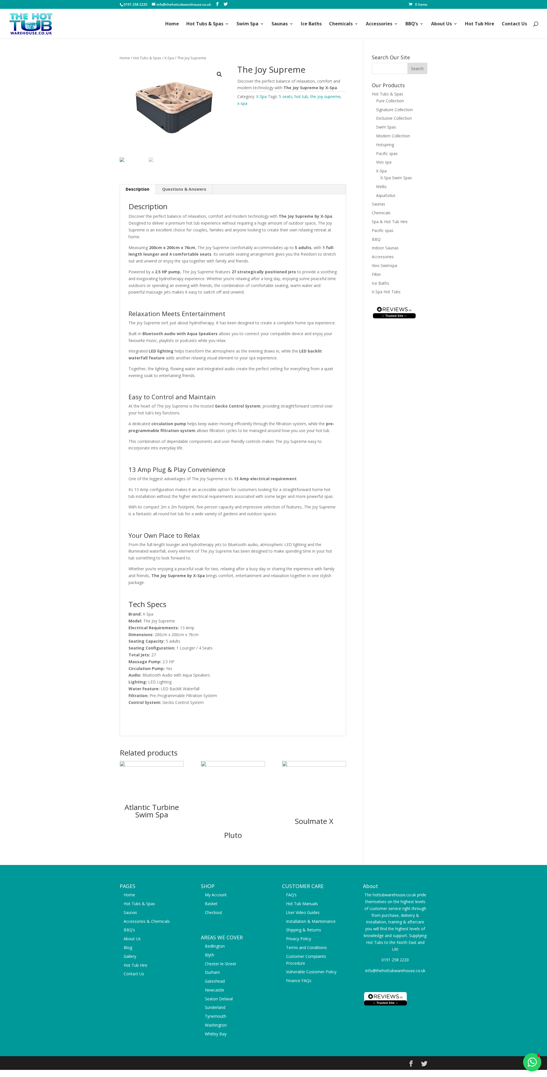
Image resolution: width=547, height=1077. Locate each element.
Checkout (213, 912)
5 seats (285, 96)
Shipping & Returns (303, 930)
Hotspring (385, 144)
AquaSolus (385, 195)
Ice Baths (311, 24)
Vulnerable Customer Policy (311, 971)
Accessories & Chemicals (147, 921)
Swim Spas (386, 127)
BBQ (376, 239)
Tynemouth (215, 1016)
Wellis (381, 186)
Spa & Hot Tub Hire (390, 221)
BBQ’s (411, 24)
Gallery (130, 956)
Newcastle (214, 990)
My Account (216, 894)
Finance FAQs (298, 980)
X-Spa (169, 57)
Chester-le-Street (220, 963)
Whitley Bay (215, 1034)
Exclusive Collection (394, 118)
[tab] (137, 189)
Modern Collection (393, 136)
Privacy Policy (298, 938)
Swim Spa (247, 24)
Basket (211, 903)
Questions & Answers (184, 189)
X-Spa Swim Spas (396, 177)
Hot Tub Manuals (302, 903)
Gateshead (215, 981)
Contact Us (514, 24)
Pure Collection (390, 100)
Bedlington (215, 946)
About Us (441, 24)
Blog (128, 947)
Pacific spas (387, 153)
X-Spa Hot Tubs (386, 291)
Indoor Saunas (385, 248)
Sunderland (215, 1007)
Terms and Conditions (306, 947)
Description (137, 189)
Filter (376, 274)
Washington (216, 1025)
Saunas (280, 24)
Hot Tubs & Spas (204, 24)
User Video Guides (303, 912)
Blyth (209, 955)
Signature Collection (394, 109)
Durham (212, 972)
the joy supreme (325, 96)
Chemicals (341, 24)
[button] (532, 1062)
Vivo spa (383, 162)
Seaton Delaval (219, 998)
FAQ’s (291, 894)
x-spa (242, 103)
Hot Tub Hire (479, 24)
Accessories (379, 24)
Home (172, 24)
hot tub (301, 96)
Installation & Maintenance (311, 921)
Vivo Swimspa (384, 265)
